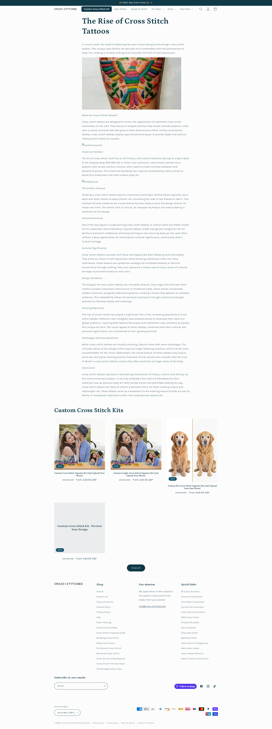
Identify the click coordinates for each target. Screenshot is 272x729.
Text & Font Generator (192, 607)
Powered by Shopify (82, 723)
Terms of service (128, 723)
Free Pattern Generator (193, 602)
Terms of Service (104, 602)
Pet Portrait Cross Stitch (109, 648)
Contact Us (102, 597)
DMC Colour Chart (190, 617)
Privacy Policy (103, 612)
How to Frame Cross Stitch (195, 658)
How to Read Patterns (192, 653)
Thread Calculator (190, 622)
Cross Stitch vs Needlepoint (110, 658)
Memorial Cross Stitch (107, 653)
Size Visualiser (188, 628)
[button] (157, 9)
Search (100, 591)
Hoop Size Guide (189, 633)
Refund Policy (103, 607)
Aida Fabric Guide (190, 648)
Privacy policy (112, 723)
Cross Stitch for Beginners (194, 643)
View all (136, 568)
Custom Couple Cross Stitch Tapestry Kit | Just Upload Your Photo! (136, 474)
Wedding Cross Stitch (107, 638)
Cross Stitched (67, 723)
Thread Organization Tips (109, 669)
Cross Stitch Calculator (193, 612)
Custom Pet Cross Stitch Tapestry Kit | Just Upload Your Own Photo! (192, 487)
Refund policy (98, 723)
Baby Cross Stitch (105, 643)
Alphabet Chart (189, 638)
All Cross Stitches (190, 591)
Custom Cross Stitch (192, 597)
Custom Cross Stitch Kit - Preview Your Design (79, 528)
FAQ (98, 617)
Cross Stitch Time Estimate (110, 664)
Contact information (145, 723)
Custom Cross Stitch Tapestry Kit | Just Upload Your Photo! (79, 474)
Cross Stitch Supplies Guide (111, 633)
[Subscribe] (104, 686)
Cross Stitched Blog (106, 628)
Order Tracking (103, 622)
